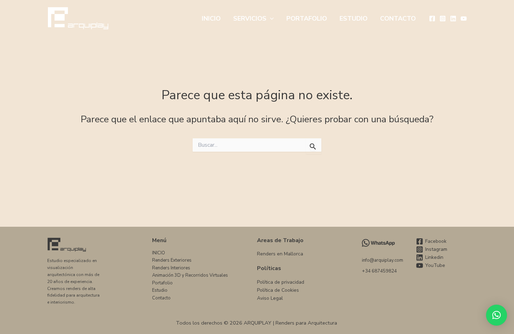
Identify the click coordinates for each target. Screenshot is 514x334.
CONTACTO (398, 18)
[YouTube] (464, 18)
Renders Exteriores (172, 260)
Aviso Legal (270, 298)
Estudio (159, 290)
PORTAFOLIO (306, 18)
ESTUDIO (353, 18)
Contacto (161, 298)
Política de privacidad (280, 282)
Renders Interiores (171, 268)
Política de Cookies (278, 290)
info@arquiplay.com (382, 260)
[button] (270, 18)
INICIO (211, 18)
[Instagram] (443, 18)
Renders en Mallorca (280, 253)
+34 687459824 (379, 271)
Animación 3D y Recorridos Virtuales (190, 275)
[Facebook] (432, 18)
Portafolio (162, 283)
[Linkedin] (453, 18)
